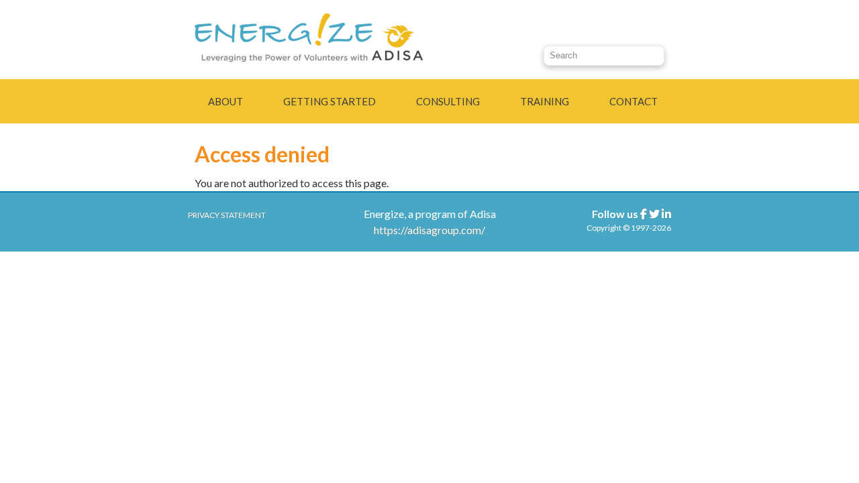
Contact (633, 101)
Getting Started (329, 101)
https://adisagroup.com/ (429, 229)
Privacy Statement (227, 215)
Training (544, 101)
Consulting (448, 101)
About (225, 101)
